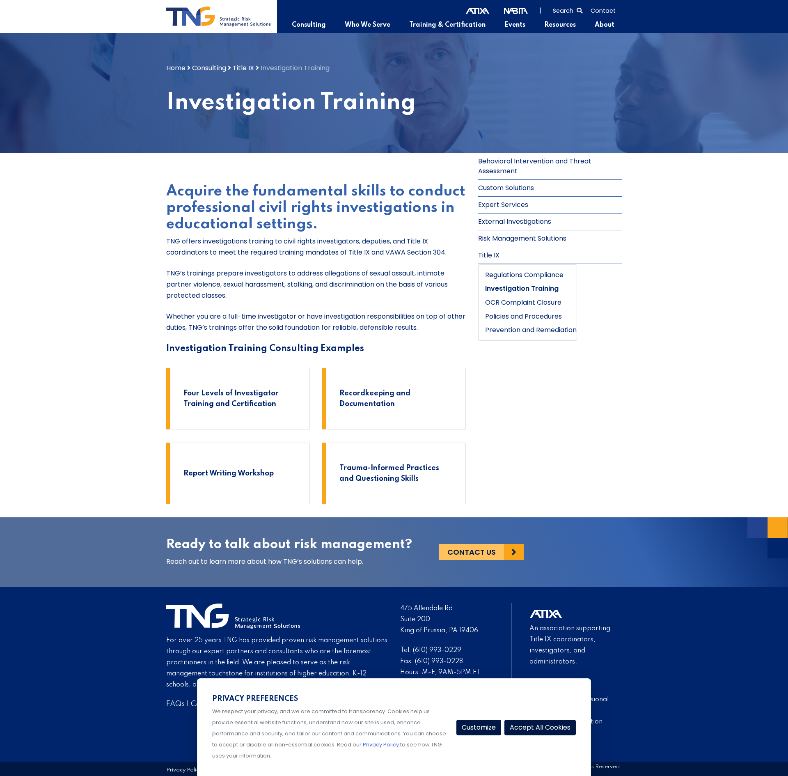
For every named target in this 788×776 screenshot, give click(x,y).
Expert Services (503, 204)
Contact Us (471, 552)
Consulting (309, 25)
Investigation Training (522, 288)
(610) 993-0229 (437, 650)
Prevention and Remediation (531, 330)
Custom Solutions (506, 188)
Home (176, 68)
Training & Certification (447, 25)
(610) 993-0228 (439, 661)
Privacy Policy (184, 770)
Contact (603, 11)
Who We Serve (367, 25)
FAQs (175, 704)
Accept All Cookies (540, 727)
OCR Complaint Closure (523, 302)
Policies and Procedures (523, 316)
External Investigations (514, 221)
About (604, 25)
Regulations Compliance (524, 275)
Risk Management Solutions (522, 238)
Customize (479, 727)
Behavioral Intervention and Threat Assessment (534, 166)
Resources (560, 25)
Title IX (243, 68)
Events (514, 25)
